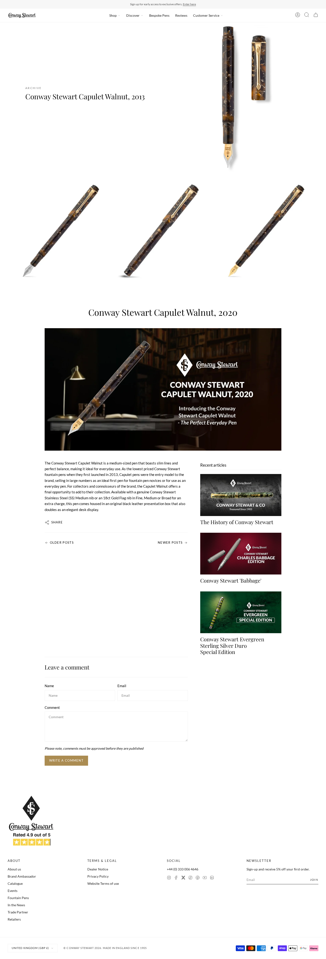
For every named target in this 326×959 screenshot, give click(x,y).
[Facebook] (176, 878)
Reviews (181, 15)
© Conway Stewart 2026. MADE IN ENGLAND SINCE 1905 (105, 947)
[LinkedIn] (212, 878)
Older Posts (62, 542)
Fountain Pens (18, 898)
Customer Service (206, 15)
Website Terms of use (103, 883)
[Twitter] (183, 878)
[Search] (306, 15)
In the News (16, 905)
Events (12, 891)
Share (57, 522)
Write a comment (66, 760)
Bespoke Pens (159, 15)
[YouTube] (205, 878)
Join (314, 879)
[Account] (297, 15)
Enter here (189, 4)
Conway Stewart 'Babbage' (230, 580)
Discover (133, 15)
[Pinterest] (197, 878)
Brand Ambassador (22, 876)
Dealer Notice (97, 869)
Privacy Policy (98, 876)
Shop (113, 15)
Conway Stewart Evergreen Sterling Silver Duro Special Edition (232, 645)
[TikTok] (190, 878)
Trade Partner (18, 912)
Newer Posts (170, 542)
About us (14, 869)
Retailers (14, 919)
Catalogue (15, 883)
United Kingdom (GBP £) (30, 947)
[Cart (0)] (315, 15)
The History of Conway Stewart (236, 522)
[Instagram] (169, 878)
